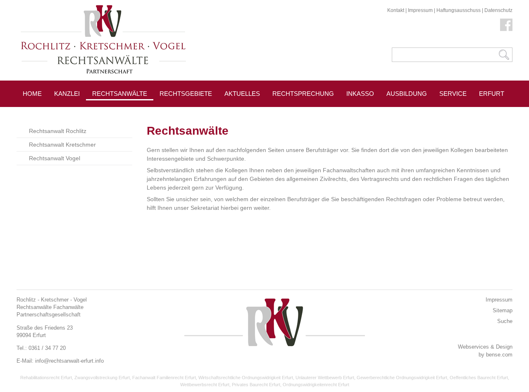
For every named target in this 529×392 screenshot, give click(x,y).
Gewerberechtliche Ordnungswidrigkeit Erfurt (402, 377)
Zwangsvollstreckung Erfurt (102, 377)
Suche (504, 321)
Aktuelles (242, 93)
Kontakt (395, 10)
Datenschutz (498, 10)
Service (453, 93)
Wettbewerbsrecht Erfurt (204, 384)
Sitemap (502, 310)
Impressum (420, 10)
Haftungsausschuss (458, 10)
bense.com (499, 355)
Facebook (506, 25)
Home (32, 93)
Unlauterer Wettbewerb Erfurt (324, 377)
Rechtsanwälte (119, 93)
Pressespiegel (185, 112)
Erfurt (491, 93)
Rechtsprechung (303, 93)
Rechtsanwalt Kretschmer (62, 144)
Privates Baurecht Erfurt (256, 384)
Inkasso (360, 93)
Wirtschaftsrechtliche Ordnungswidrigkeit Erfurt (245, 377)
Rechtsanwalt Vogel (54, 158)
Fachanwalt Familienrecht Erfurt (164, 377)
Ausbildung (406, 93)
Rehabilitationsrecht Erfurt (46, 377)
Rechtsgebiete (186, 93)
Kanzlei (67, 93)
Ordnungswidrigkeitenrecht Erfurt (316, 384)
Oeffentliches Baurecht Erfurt (479, 377)
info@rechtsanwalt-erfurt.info (69, 361)
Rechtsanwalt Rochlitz (57, 131)
